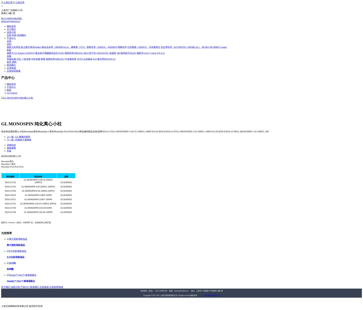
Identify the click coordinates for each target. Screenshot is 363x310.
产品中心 (11, 87)
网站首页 (11, 26)
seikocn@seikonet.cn (10, 21)
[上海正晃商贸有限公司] (181, 2)
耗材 (9, 90)
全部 (9, 35)
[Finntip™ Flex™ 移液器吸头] (21, 275)
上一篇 (18, 137)
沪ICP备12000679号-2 (212, 295)
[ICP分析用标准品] (16, 251)
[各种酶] (11, 263)
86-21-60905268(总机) (11, 18)
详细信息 (11, 145)
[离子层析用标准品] (17, 239)
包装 (9, 151)
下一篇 (19, 140)
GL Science (12, 93)
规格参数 (11, 148)
